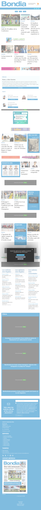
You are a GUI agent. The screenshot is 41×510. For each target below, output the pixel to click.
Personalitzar (20, 258)
